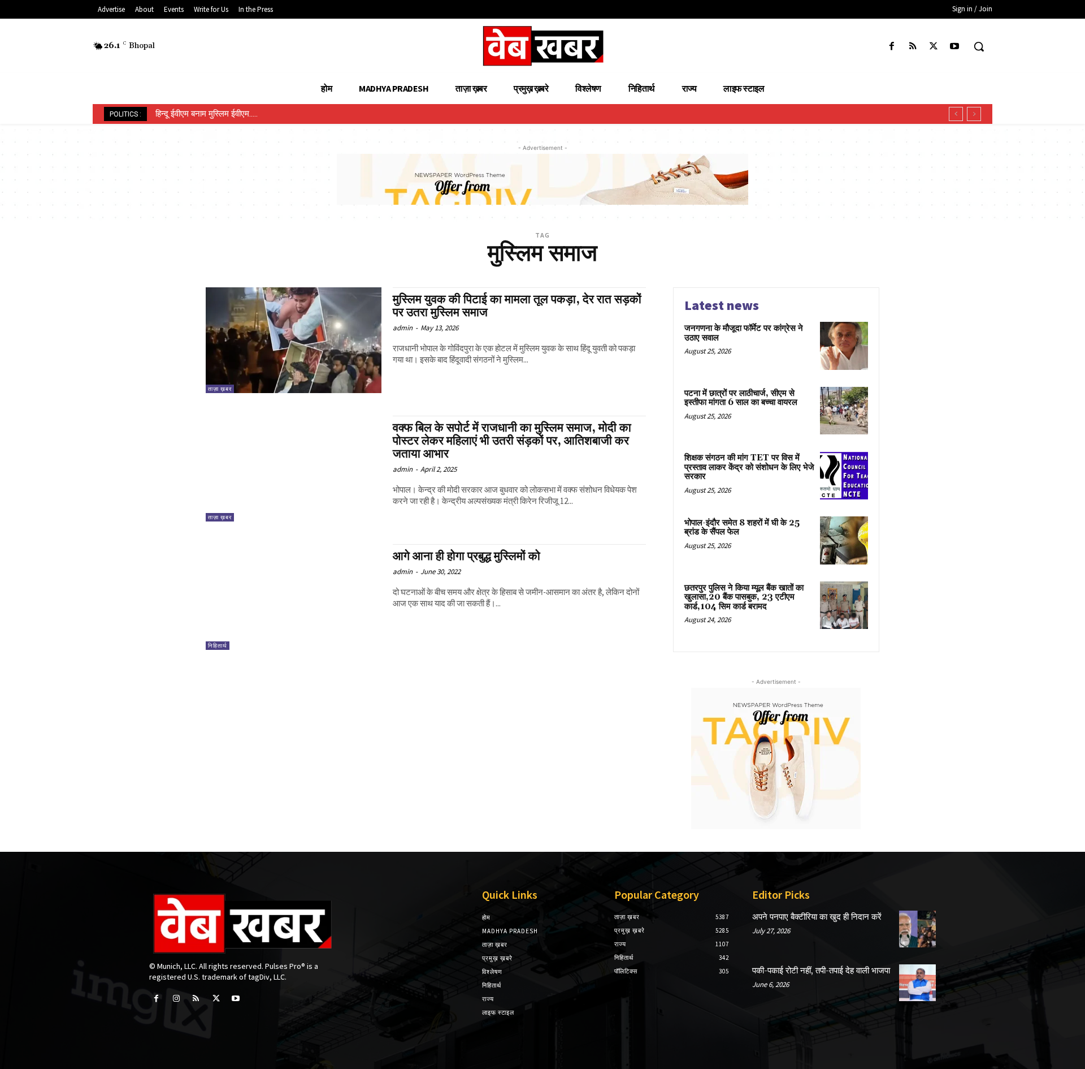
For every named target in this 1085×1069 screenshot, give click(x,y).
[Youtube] (954, 46)
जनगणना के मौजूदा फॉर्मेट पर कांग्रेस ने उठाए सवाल (743, 333)
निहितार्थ (217, 645)
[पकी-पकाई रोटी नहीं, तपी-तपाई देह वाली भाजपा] (917, 982)
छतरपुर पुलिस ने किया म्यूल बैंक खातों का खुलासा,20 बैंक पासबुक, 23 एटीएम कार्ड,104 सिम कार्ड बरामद (744, 597)
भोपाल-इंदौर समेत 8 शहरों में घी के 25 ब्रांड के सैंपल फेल (742, 528)
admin (403, 328)
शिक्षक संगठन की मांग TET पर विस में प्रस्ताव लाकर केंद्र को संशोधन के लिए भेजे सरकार (749, 467)
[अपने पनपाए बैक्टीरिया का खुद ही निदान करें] (917, 929)
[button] (978, 46)
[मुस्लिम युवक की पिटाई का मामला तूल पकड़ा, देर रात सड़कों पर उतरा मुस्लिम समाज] (293, 340)
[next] (974, 114)
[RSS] (912, 46)
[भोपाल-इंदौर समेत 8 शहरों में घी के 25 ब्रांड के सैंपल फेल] (844, 540)
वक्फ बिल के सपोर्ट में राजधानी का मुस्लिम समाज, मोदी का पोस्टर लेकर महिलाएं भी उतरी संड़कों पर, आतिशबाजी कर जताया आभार (512, 441)
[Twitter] (933, 46)
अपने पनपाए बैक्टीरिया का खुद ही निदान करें (817, 917)
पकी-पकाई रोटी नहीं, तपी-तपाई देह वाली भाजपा (821, 970)
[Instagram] (176, 999)
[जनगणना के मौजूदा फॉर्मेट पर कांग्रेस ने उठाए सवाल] (844, 346)
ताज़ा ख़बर (220, 389)
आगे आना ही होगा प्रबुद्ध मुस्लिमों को (466, 556)
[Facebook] (891, 46)
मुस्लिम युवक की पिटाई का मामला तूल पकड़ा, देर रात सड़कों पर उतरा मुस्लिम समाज (517, 306)
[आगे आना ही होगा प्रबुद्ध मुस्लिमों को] (293, 597)
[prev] (956, 114)
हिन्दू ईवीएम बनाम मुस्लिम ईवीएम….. (206, 114)
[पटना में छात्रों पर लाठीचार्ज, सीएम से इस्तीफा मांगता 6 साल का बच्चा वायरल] (844, 411)
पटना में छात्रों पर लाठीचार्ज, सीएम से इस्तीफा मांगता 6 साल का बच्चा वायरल (740, 398)
